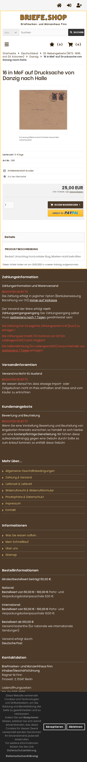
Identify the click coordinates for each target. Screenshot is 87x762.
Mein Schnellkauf (17, 542)
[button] (11, 32)
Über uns (11, 548)
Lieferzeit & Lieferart (18, 484)
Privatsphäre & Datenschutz (24, 497)
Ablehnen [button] (76, 726)
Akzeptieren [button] (54, 726)
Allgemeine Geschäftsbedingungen (30, 471)
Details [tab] (10, 237)
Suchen (76, 32)
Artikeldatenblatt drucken (21, 170)
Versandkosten (76, 192)
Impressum (13, 503)
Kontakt (10, 510)
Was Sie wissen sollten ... (21, 535)
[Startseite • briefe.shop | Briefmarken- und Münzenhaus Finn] (43, 20)
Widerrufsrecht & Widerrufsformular (29, 490)
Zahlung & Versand (18, 477)
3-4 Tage (18, 154)
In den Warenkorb (65, 204)
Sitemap (11, 555)
